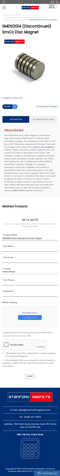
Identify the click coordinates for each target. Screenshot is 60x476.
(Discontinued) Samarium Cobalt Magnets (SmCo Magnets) (23, 17)
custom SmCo (18, 190)
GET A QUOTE (52, 6)
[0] (56, 2)
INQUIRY (7, 106)
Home (4, 15)
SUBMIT (30, 376)
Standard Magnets (14, 15)
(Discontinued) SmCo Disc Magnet (15, 20)
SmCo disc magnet (43, 147)
